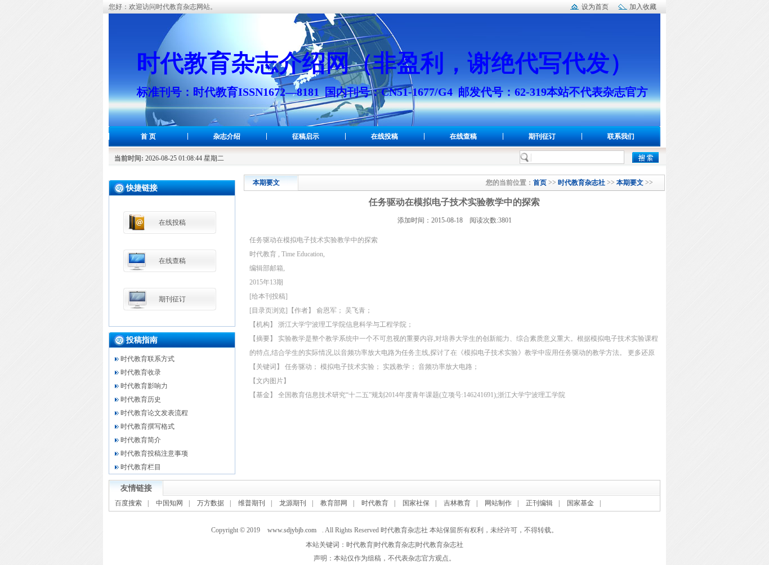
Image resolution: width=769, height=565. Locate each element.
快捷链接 (142, 187)
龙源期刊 (292, 503)
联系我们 (620, 136)
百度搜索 (128, 503)
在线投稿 (384, 136)
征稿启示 (305, 136)
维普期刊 (251, 503)
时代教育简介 (140, 440)
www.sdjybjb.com (291, 530)
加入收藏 (642, 7)
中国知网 (169, 503)
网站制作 (498, 503)
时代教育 (374, 503)
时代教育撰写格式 (147, 426)
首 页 (148, 136)
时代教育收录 (140, 372)
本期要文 (629, 182)
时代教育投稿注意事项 (154, 453)
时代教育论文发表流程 (154, 413)
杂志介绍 (226, 136)
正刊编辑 (539, 503)
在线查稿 (463, 136)
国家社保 (416, 503)
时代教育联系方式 (147, 359)
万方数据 (210, 503)
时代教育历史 (140, 399)
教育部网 (333, 503)
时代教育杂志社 (581, 182)
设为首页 (595, 7)
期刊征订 (542, 136)
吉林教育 (457, 503)
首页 (540, 182)
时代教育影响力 (144, 386)
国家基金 (580, 503)
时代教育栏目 (140, 467)
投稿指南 (142, 339)
